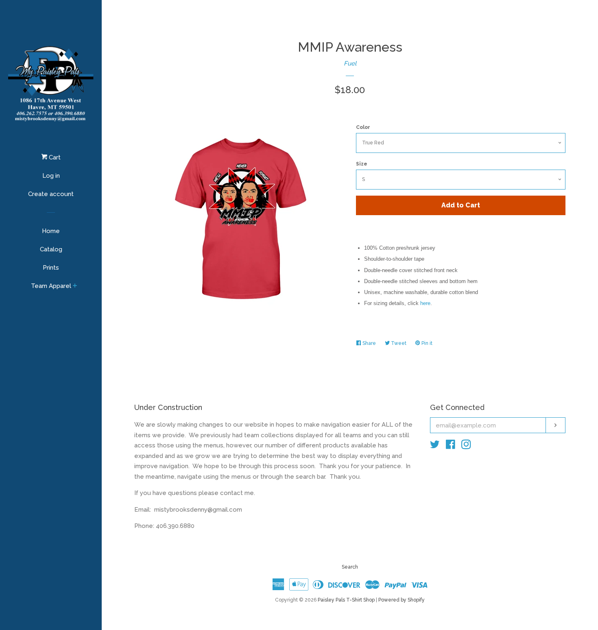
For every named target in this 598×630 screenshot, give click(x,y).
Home (51, 231)
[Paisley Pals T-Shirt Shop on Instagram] (466, 446)
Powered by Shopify (401, 600)
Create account (51, 194)
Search (350, 567)
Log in (51, 175)
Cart (54, 157)
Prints (51, 267)
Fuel (350, 63)
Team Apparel (51, 286)
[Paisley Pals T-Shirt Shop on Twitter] (435, 446)
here (425, 303)
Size (361, 164)
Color (363, 127)
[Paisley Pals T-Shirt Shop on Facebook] (450, 446)
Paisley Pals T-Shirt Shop (346, 600)
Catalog (51, 249)
